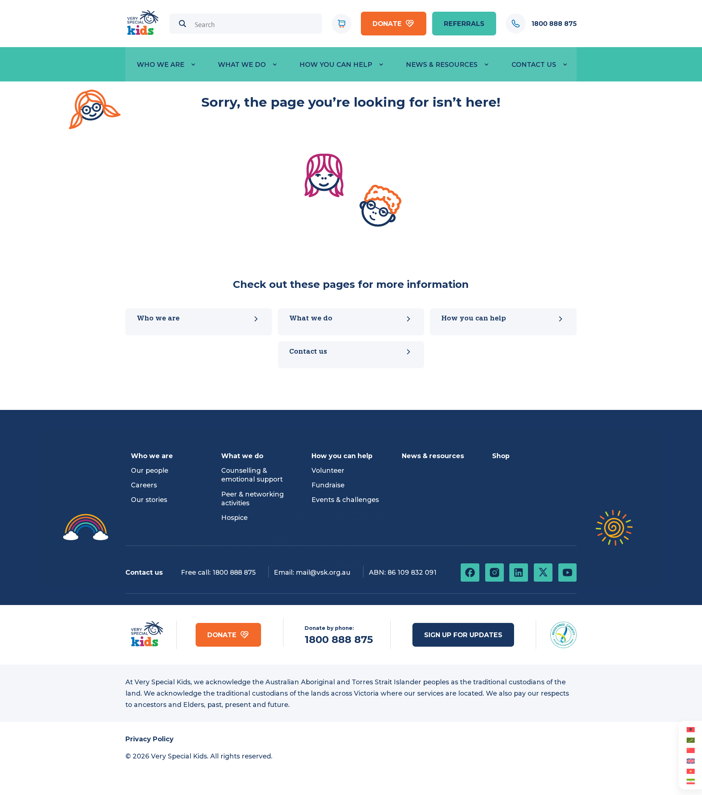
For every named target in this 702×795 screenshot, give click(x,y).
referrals (464, 23)
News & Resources (442, 64)
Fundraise (328, 485)
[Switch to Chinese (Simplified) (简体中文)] (690, 750)
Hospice (234, 517)
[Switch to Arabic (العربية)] (690, 739)
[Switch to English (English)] (690, 760)
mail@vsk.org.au (323, 572)
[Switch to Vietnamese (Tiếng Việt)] (690, 771)
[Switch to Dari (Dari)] (690, 781)
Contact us (308, 352)
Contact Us (534, 64)
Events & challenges (345, 499)
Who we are (160, 64)
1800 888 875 (234, 572)
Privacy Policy (149, 739)
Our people (149, 470)
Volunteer (328, 470)
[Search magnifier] (182, 23)
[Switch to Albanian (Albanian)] (690, 729)
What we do (242, 64)
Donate (387, 23)
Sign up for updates (463, 635)
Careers (144, 485)
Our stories (149, 499)
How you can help (335, 64)
